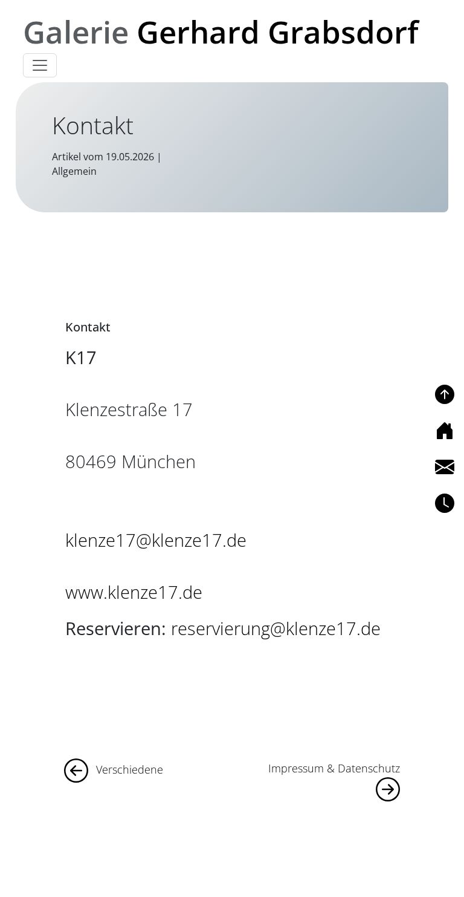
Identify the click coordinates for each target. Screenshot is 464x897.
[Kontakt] (444, 467)
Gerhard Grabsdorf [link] (220, 31)
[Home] (444, 430)
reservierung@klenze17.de (276, 628)
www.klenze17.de (133, 592)
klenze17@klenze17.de (155, 540)
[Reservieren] (444, 503)
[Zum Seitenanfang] (444, 394)
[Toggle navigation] (40, 65)
